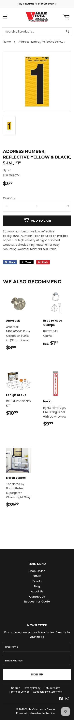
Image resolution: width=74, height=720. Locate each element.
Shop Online (37, 571)
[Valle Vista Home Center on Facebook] (61, 699)
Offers (37, 576)
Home (7, 42)
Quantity (9, 198)
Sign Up (37, 674)
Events (37, 581)
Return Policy (52, 688)
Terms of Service (19, 691)
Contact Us (37, 597)
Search (15, 688)
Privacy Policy (32, 688)
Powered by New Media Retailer (35, 713)
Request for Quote (37, 601)
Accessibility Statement (47, 691)
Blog (37, 586)
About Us (37, 591)
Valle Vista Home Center (40, 709)
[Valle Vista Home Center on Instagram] (67, 699)
